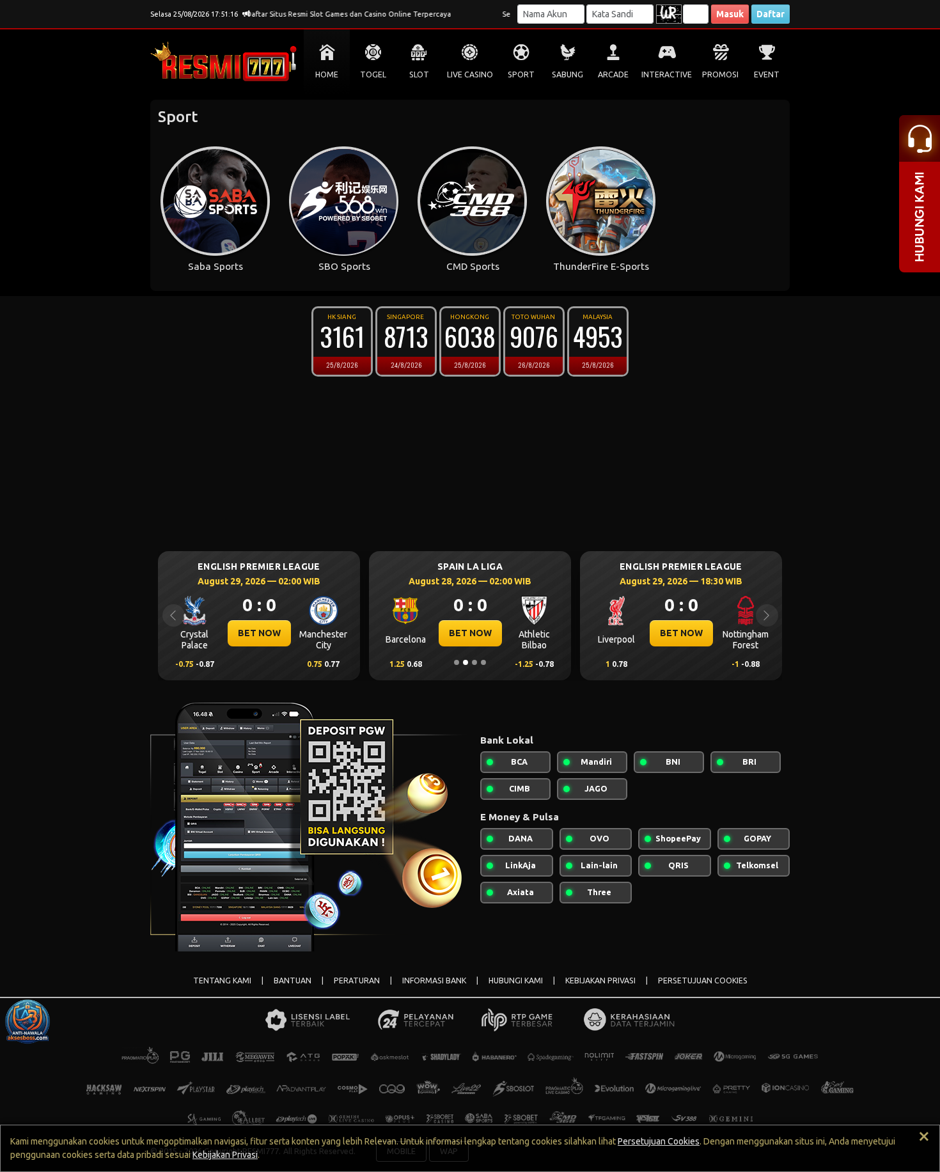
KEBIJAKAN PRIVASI (600, 980)
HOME (326, 74)
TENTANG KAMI (222, 980)
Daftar (770, 14)
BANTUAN (292, 980)
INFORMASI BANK (434, 980)
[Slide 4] (483, 662)
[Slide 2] (465, 662)
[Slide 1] (456, 662)
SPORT (521, 74)
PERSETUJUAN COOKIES (703, 980)
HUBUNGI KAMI (516, 980)
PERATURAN (357, 980)
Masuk (730, 14)
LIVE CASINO (470, 74)
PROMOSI (720, 74)
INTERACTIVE (666, 74)
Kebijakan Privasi (225, 1155)
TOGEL (373, 74)
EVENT (766, 74)
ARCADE (613, 74)
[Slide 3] (474, 662)
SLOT (419, 74)
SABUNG (567, 74)
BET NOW (259, 633)
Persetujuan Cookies (659, 1141)
